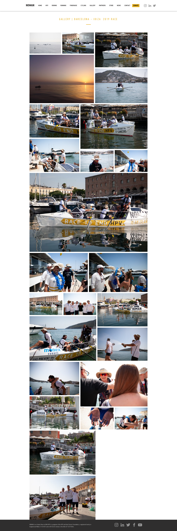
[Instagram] (145, 5)
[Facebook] (134, 524)
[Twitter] (154, 5)
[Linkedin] (150, 5)
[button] (47, 5)
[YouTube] (140, 524)
